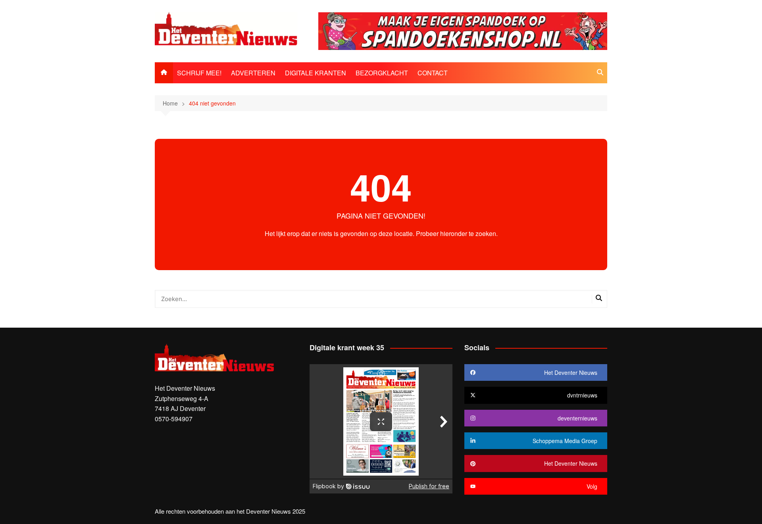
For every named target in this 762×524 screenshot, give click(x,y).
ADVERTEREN (253, 72)
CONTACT (433, 72)
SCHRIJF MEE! (199, 72)
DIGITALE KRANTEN (315, 72)
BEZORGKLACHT (382, 72)
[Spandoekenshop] (462, 30)
